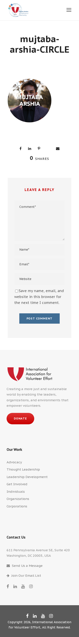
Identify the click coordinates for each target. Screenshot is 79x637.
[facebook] (8, 586)
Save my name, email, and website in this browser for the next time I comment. (39, 297)
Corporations (17, 506)
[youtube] (23, 586)
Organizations (18, 499)
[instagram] (31, 586)
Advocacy (14, 462)
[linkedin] (15, 586)
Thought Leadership (23, 469)
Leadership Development (27, 477)
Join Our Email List (26, 575)
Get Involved (17, 484)
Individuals (16, 491)
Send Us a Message (27, 566)
